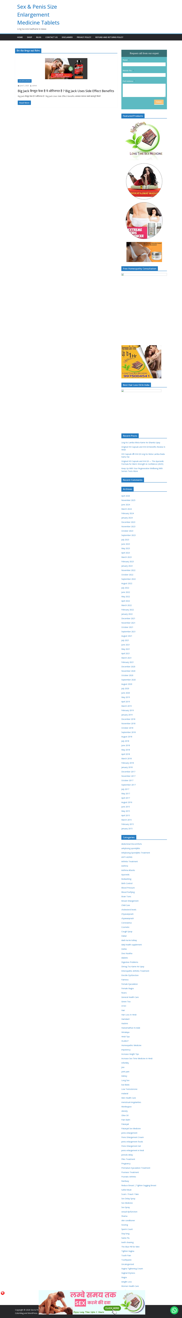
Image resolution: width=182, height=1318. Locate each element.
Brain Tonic (126, 896)
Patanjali (125, 1124)
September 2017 (128, 785)
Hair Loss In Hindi (128, 1014)
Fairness (125, 979)
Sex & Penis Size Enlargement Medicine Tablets (38, 14)
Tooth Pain (126, 1255)
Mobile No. (127, 71)
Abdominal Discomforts (131, 844)
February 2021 (127, 662)
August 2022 (126, 583)
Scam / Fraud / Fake (130, 1194)
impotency (125, 1049)
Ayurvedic (125, 874)
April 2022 (125, 601)
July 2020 (125, 688)
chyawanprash (127, 918)
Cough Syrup (126, 931)
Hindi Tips (125, 1036)
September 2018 (128, 732)
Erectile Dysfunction (130, 975)
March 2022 (126, 605)
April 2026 (125, 496)
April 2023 (125, 552)
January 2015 (127, 828)
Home (20, 37)
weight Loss (126, 1281)
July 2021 (125, 640)
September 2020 (128, 679)
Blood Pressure (128, 887)
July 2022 (125, 588)
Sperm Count (127, 1229)
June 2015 (125, 806)
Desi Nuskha (126, 953)
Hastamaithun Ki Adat (130, 1028)
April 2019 (125, 701)
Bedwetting (126, 879)
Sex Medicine (127, 1203)
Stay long (125, 1233)
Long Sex (125, 1080)
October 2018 (127, 728)
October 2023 (127, 531)
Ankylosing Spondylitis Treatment (135, 852)
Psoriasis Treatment (130, 1172)
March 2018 (126, 758)
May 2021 (125, 649)
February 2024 (127, 513)
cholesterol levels (128, 909)
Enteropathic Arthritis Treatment (135, 971)
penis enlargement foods (132, 1141)
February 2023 (127, 561)
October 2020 (127, 675)
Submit (159, 102)
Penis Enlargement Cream (132, 1137)
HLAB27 (124, 1041)
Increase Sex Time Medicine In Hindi (136, 1058)
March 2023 (126, 557)
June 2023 (125, 544)
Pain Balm (125, 1119)
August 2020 (126, 684)
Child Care (125, 905)
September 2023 (128, 535)
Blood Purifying (128, 892)
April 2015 (125, 815)
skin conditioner (128, 1220)
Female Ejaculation (129, 984)
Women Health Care (130, 1286)
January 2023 (127, 566)
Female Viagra (127, 988)
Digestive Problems (129, 962)
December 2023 (128, 522)
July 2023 (125, 539)
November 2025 (128, 500)
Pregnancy (125, 1163)
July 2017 (125, 789)
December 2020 (128, 666)
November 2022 (128, 570)
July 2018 (125, 741)
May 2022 (125, 596)
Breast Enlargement (130, 901)
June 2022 (125, 592)
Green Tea (125, 1001)
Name (125, 60)
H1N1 (123, 1006)
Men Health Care (128, 1098)
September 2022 (128, 579)
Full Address (128, 81)
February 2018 (127, 763)
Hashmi (124, 1023)
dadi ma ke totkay (129, 940)
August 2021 (126, 636)
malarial (124, 1093)
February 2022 (127, 609)
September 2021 (128, 631)
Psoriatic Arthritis (128, 1176)
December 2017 (128, 771)
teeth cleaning (127, 1242)
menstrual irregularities (131, 1102)
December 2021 (128, 618)
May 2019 (125, 697)
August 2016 (126, 802)
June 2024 (125, 504)
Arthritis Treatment (129, 861)
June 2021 (125, 644)
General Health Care (130, 997)
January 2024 (127, 517)
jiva (122, 1067)
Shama (124, 1216)
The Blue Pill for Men (130, 1246)
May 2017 (125, 793)
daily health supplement (131, 944)
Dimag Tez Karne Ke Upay (132, 966)
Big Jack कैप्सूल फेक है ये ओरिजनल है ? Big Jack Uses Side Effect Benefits (66, 91)
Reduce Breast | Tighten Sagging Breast (138, 1185)
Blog (38, 37)
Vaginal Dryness (128, 1273)
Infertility (125, 1063)
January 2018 (127, 767)
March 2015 (126, 820)
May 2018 (125, 749)
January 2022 (127, 614)
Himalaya (125, 1032)
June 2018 (125, 745)
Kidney (124, 1076)
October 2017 (127, 780)
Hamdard (125, 1019)
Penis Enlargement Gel (131, 1146)
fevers (124, 993)
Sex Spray (125, 1207)
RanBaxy (125, 1181)
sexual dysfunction (129, 1211)
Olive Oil (124, 1115)
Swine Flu (125, 1238)
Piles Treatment (128, 1159)
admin (34, 86)
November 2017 (128, 776)
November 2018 (128, 723)
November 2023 (128, 526)
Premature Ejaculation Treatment (135, 1168)
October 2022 (127, 574)
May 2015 (125, 811)
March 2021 (126, 658)
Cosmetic (125, 927)
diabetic (124, 957)
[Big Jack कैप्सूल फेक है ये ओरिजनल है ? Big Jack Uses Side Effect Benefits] (66, 68)
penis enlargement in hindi (132, 1150)
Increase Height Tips (130, 1054)
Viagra (124, 1277)
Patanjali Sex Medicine (131, 1128)
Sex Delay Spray (128, 1198)
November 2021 (128, 623)
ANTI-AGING (126, 857)
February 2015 (127, 824)
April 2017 (125, 798)
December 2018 (128, 719)
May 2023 (125, 548)
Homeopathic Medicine (131, 1045)
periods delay (127, 1154)
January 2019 (127, 714)
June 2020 (125, 693)
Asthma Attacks (128, 870)
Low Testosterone (129, 1089)
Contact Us (51, 37)
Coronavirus (126, 922)
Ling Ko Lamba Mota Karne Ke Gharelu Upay (140, 442)
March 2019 (126, 706)
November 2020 (128, 671)
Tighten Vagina (127, 1251)
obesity (124, 1111)
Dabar (124, 936)
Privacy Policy (84, 37)
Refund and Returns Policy (109, 37)
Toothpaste (126, 1260)
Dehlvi (124, 949)
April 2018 (125, 754)
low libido (125, 1084)
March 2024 (126, 509)
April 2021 (125, 653)
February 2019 (127, 710)
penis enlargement (129, 1133)
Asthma (124, 866)
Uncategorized (25, 81)
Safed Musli (126, 1190)
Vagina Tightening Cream (132, 1268)
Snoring (124, 1225)
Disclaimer (67, 37)
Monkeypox (126, 1106)
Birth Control (126, 883)
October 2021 (127, 627)
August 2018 (126, 736)
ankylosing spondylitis (130, 848)
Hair (123, 1010)
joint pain (125, 1071)
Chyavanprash (127, 914)
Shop (29, 37)
